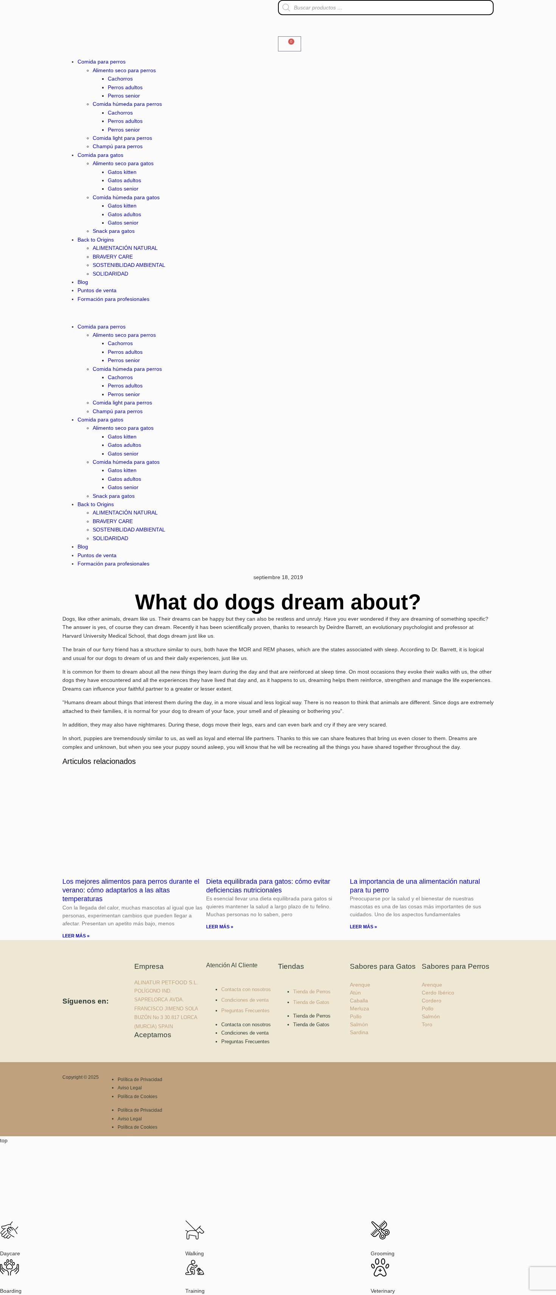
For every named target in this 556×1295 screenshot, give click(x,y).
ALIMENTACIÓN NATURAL (125, 248)
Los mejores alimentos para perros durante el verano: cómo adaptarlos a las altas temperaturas (130, 890)
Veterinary (383, 1291)
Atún (355, 993)
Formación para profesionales (113, 299)
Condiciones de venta (245, 1000)
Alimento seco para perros (124, 70)
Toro (427, 1024)
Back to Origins (96, 240)
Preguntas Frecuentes (245, 1010)
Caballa (359, 1001)
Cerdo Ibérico (438, 993)
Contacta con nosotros (246, 989)
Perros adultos (125, 87)
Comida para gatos (100, 155)
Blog (83, 282)
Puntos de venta (97, 290)
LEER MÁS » (76, 936)
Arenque (360, 985)
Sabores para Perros (455, 966)
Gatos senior (123, 189)
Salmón (359, 1024)
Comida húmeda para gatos (126, 197)
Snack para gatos (114, 231)
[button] (170, 312)
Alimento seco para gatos (123, 163)
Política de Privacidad (140, 1079)
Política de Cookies (137, 1096)
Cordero (431, 1001)
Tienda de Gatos (311, 1002)
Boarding (11, 1291)
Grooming (382, 1253)
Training (195, 1291)
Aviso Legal (130, 1088)
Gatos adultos (124, 180)
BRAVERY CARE (113, 257)
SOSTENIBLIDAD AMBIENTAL (129, 265)
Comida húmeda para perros (127, 104)
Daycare (10, 1253)
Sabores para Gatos (383, 966)
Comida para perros (102, 62)
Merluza (359, 1008)
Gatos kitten (122, 172)
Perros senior (124, 96)
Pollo (356, 1016)
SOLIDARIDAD (110, 274)
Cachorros (120, 79)
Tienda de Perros (312, 991)
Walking (194, 1253)
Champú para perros (118, 146)
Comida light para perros (122, 138)
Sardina (359, 1032)
